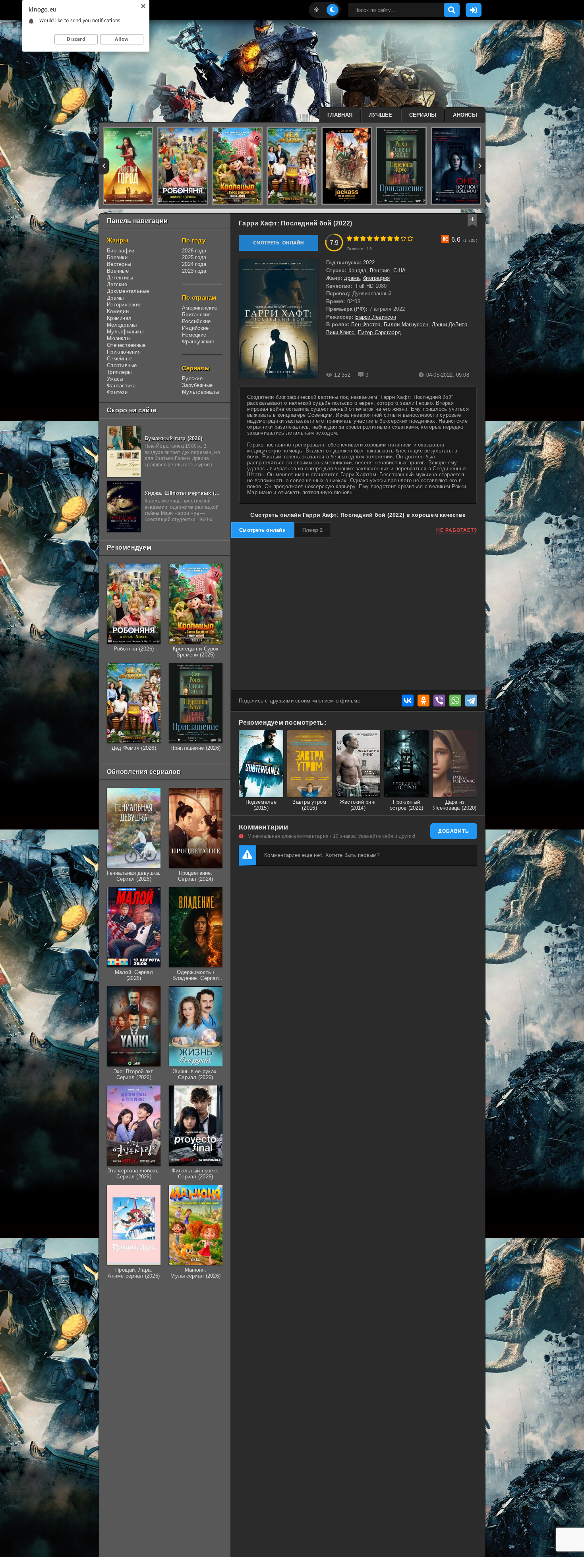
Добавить (453, 831)
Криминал (119, 318)
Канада (357, 270)
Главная (339, 115)
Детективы (120, 278)
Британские (196, 315)
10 (410, 238)
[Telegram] (471, 700)
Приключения (124, 352)
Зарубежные (197, 385)
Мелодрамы (122, 325)
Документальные (128, 291)
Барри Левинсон (375, 317)
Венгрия (380, 270)
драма (352, 278)
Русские (192, 378)
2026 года (194, 251)
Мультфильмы (125, 332)
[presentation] (104, 166)
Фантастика (121, 386)
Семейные (119, 359)
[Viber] (439, 700)
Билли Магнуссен (406, 324)
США (399, 270)
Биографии (120, 251)
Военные (118, 271)
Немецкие (194, 335)
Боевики (117, 257)
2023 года (194, 271)
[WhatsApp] (455, 700)
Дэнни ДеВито (449, 324)
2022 (369, 263)
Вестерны (119, 264)
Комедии (118, 311)
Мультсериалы (200, 392)
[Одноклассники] (423, 700)
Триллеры (119, 372)
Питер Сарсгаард (379, 332)
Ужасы (115, 379)
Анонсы (465, 115)
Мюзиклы (118, 338)
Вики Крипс (340, 332)
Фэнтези (117, 392)
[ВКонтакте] (408, 700)
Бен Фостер (366, 324)
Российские (196, 321)
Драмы (115, 298)
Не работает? (456, 530)
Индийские (195, 328)
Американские (199, 308)
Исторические (124, 305)
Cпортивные (122, 365)
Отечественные (126, 345)
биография (376, 278)
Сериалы (423, 115)
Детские (117, 284)
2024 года (194, 264)
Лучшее (381, 115)
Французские (198, 342)
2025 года (194, 257)
